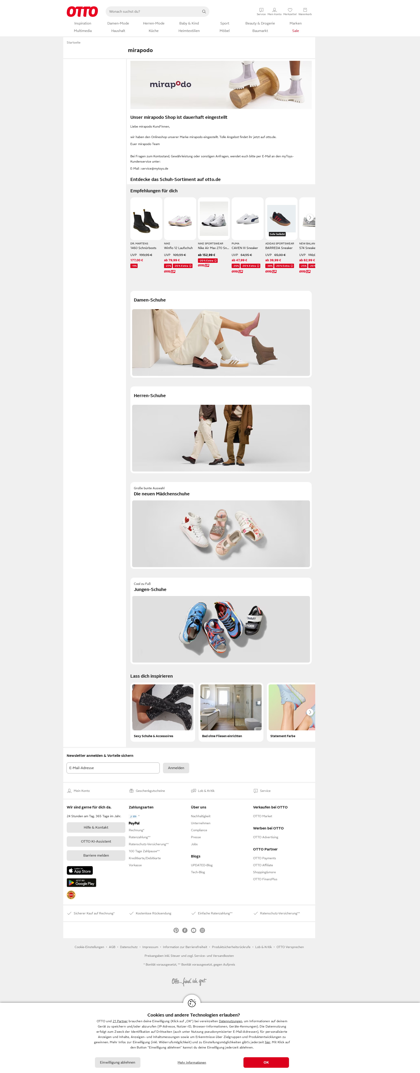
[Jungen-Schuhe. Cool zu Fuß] (221, 621)
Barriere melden (96, 855)
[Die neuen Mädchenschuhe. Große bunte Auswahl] (221, 525)
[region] (210, 1038)
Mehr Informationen (192, 1062)
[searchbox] (152, 11)
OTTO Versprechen (290, 947)
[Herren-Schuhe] (221, 429)
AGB (112, 947)
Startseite (73, 42)
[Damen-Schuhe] (221, 334)
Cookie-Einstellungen (89, 947)
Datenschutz (129, 947)
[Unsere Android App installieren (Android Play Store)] (81, 882)
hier (267, 1042)
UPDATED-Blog (202, 865)
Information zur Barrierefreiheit (185, 947)
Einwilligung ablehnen (117, 1062)
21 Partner (120, 1021)
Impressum (150, 947)
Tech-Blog (198, 872)
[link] (71, 895)
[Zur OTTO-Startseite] (82, 11)
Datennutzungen (230, 1021)
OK (266, 1062)
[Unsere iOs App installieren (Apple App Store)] (80, 870)
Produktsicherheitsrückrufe (231, 947)
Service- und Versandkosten (214, 955)
